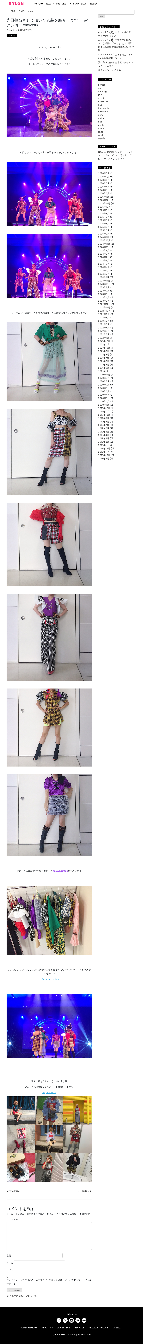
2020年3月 (104, 398)
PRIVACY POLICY (98, 1328)
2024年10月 (104, 247)
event (101, 98)
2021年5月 (103, 364)
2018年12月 (104, 448)
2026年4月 (104, 186)
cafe (100, 88)
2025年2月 (104, 233)
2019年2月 (103, 441)
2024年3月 (104, 270)
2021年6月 (103, 361)
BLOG (84, 4)
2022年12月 (104, 304)
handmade (103, 108)
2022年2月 (104, 334)
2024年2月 (104, 274)
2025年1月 (103, 237)
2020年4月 (104, 394)
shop (100, 131)
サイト (10, 1270)
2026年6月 (104, 180)
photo (101, 125)
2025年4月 (104, 227)
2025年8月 (104, 213)
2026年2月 (104, 193)
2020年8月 (104, 381)
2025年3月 (104, 230)
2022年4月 (104, 327)
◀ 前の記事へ (14, 1191)
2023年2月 (104, 300)
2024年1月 (103, 277)
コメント (12, 1219)
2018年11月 (104, 451)
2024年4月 (104, 267)
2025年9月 (104, 210)
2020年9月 (104, 378)
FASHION (38, 4)
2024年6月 (104, 260)
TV (69, 4)
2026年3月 (104, 190)
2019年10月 (104, 414)
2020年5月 (104, 391)
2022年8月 (104, 317)
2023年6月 (104, 294)
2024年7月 (103, 257)
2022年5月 (104, 324)
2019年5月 (103, 431)
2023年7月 (103, 290)
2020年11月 (104, 374)
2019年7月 (103, 425)
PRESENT (94, 4)
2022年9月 (104, 314)
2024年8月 (104, 253)
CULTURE (61, 4)
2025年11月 (104, 203)
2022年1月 (103, 337)
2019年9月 (103, 418)
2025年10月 (104, 206)
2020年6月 (104, 388)
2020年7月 (103, 384)
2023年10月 (104, 284)
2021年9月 (103, 351)
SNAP (76, 4)
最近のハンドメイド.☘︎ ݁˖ (110, 70)
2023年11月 (104, 280)
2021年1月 (103, 371)
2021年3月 (103, 367)
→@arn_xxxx (49, 1092)
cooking (102, 91)
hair (100, 104)
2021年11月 (104, 344)
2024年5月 (104, 263)
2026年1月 (103, 196)
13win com (106, 158)
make (101, 118)
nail (100, 121)
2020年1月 (103, 404)
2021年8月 (103, 354)
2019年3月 (103, 438)
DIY (100, 94)
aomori (102, 84)
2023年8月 (104, 287)
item (100, 115)
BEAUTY (50, 4)
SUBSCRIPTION (29, 1328)
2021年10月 (104, 347)
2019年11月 (104, 411)
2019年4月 (103, 435)
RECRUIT (79, 1328)
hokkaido (103, 111)
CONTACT (117, 1328)
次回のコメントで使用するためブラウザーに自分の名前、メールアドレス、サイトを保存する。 (49, 1282)
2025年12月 (104, 200)
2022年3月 (104, 331)
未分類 (101, 138)
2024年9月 (104, 250)
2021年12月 (104, 341)
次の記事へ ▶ (85, 1191)
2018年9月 (103, 458)
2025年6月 (104, 220)
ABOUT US (47, 1328)
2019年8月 (103, 421)
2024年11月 (104, 243)
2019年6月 (103, 428)
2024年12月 (104, 240)
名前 (9, 1255)
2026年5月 (104, 183)
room (101, 128)
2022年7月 (103, 321)
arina (30, 11)
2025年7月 (103, 216)
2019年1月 (103, 445)
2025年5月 (104, 223)
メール (10, 1262)
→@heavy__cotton (49, 979)
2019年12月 (104, 408)
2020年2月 (104, 401)
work (100, 135)
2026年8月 (104, 173)
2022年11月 (104, 307)
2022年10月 (104, 310)
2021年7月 (103, 357)
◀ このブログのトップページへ (22, 1296)
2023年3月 (104, 297)
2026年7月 (103, 176)
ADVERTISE (63, 1328)
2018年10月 (104, 455)
